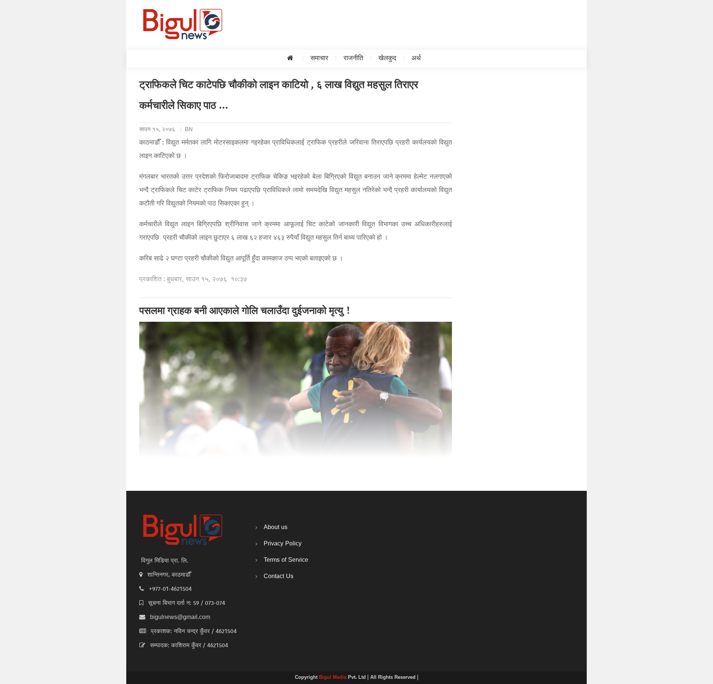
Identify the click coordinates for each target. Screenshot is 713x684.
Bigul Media (333, 678)
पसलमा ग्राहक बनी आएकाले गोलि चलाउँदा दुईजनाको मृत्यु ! (245, 311)
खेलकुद (387, 58)
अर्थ (416, 58)
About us (275, 527)
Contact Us (278, 576)
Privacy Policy (283, 544)
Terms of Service (286, 560)
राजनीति (353, 58)
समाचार (319, 58)
